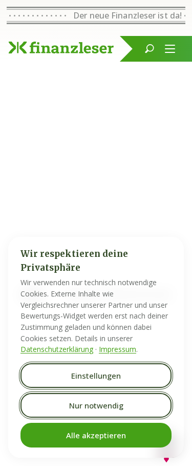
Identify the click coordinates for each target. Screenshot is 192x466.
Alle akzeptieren (96, 435)
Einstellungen (96, 375)
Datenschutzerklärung (56, 349)
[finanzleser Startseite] (61, 48)
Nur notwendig (96, 405)
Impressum (117, 349)
